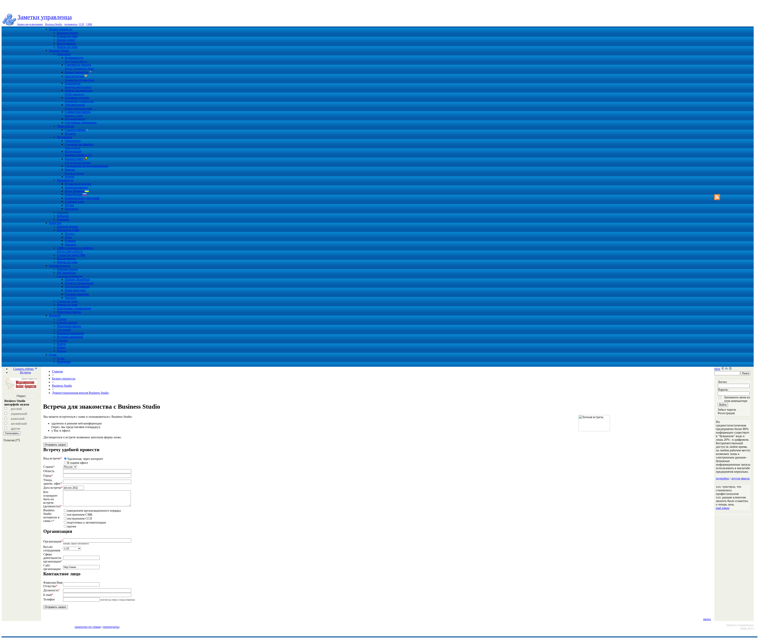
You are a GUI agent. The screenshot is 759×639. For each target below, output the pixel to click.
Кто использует (75, 119)
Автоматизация (59, 265)
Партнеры (64, 361)
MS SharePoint (69, 274)
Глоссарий (64, 329)
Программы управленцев (74, 308)
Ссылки (62, 340)
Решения (63, 219)
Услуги (69, 233)
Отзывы (70, 240)
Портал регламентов (78, 92)
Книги (61, 344)
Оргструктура (79, 78)
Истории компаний (70, 336)
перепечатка (111, 627)
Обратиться (72, 140)
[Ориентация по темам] (722, 369)
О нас (53, 354)
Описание (64, 54)
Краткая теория (67, 32)
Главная (57, 371)
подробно (722, 478)
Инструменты (66, 43)
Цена (68, 237)
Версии (74, 171)
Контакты (71, 208)
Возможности (76, 59)
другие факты (740, 478)
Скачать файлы (67, 322)
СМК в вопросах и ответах (75, 249)
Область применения (79, 283)
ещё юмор (722, 508)
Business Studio (59, 50)
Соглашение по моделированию (86, 166)
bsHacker (63, 215)
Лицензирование (76, 187)
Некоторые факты (69, 312)
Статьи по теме (67, 36)
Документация (78, 106)
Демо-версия (65, 126)
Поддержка (64, 137)
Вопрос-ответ (66, 40)
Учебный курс (74, 201)
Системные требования (80, 122)
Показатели (78, 85)
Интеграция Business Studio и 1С (78, 153)
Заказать (70, 244)
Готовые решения (77, 294)
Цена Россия (74, 194)
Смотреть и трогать (79, 66)
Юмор (61, 347)
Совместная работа (78, 113)
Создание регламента (79, 146)
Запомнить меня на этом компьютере (737, 399)
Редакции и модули (78, 183)
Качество (55, 223)
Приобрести (65, 180)
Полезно (54, 315)
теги (717, 369)
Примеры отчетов (79, 99)
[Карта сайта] (726, 369)
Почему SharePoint (77, 279)
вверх (707, 619)
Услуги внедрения (77, 286)
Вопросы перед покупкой (82, 198)
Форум (69, 176)
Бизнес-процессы (60, 29)
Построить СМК (68, 230)
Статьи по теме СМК (71, 255)
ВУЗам (69, 205)
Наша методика (75, 290)
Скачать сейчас (75, 130)
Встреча (70, 133)
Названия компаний (70, 333)
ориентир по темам (88, 627)
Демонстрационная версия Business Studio (80, 392)
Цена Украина (75, 191)
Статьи (61, 319)
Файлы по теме (67, 47)
